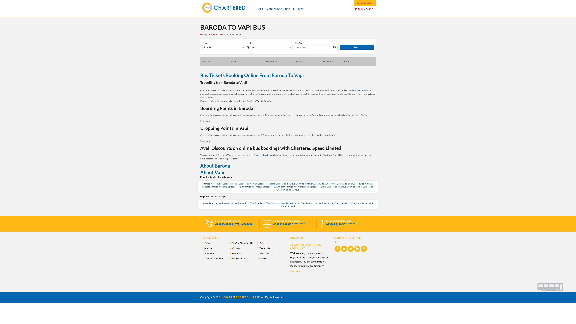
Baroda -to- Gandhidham (274, 186)
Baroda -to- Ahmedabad (297, 186)
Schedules (237, 253)
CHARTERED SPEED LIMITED (241, 297)
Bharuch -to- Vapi (314, 203)
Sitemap (263, 258)
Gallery (262, 243)
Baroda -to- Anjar (236, 186)
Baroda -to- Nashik (335, 186)
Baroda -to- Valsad (266, 183)
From (204, 43)
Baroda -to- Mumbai (213, 183)
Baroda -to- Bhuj (219, 186)
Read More (295, 271)
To (251, 43)
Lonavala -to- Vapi (364, 203)
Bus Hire (298, 9)
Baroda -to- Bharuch (303, 183)
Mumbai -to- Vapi (331, 203)
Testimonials (265, 248)
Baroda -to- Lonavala (291, 189)
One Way (299, 43)
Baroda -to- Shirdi (318, 186)
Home (260, 9)
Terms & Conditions (213, 258)
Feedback (209, 253)
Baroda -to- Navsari (248, 183)
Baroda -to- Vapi (230, 183)
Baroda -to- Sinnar (353, 186)
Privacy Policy (266, 253)
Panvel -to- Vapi (347, 203)
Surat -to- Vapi (278, 203)
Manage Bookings (278, 9)
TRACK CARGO (365, 9)
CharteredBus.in (364, 90)
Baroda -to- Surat (345, 183)
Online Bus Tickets (216, 34)
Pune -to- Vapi (288, 206)
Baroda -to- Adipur (253, 186)
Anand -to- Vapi (247, 203)
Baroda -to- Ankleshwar (325, 183)
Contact (236, 248)
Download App (239, 258)
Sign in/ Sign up (363, 3)
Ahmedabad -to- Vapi (213, 203)
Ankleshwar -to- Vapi (295, 203)
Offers (207, 243)
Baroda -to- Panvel (284, 183)
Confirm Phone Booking (243, 243)
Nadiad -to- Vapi (231, 203)
